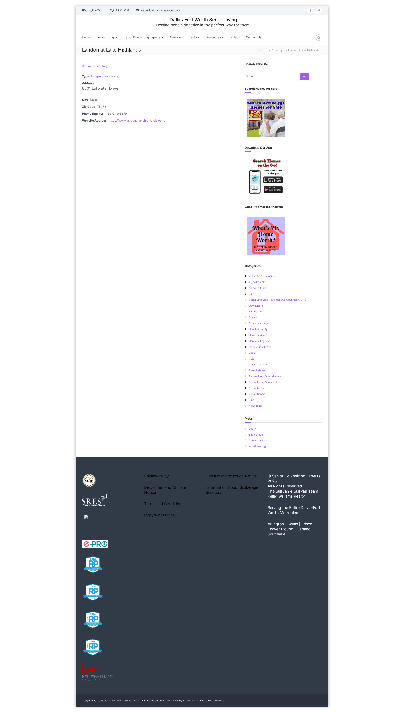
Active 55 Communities (262, 276)
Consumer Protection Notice (231, 476)
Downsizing (256, 305)
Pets (251, 358)
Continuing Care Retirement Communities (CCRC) (278, 299)
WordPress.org (257, 446)
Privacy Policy (156, 476)
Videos (235, 37)
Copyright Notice (159, 515)
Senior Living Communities (264, 382)
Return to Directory (94, 66)
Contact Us (253, 37)
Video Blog (255, 405)
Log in (252, 428)
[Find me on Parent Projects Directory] (91, 523)
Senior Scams (257, 394)
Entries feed (256, 434)
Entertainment (257, 311)
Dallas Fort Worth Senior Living (203, 19)
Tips (251, 399)
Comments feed (258, 440)
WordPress (218, 700)
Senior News (256, 388)
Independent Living (104, 76)
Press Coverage (258, 364)
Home (86, 37)
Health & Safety (258, 329)
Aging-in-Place (258, 287)
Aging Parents (257, 282)
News (174, 37)
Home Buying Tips (259, 335)
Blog (251, 293)
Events (253, 317)
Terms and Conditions (163, 504)
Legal (252, 352)
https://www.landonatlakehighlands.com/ (137, 120)
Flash (175, 700)
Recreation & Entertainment (265, 376)
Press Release (257, 370)
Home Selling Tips (259, 341)
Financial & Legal (259, 323)
